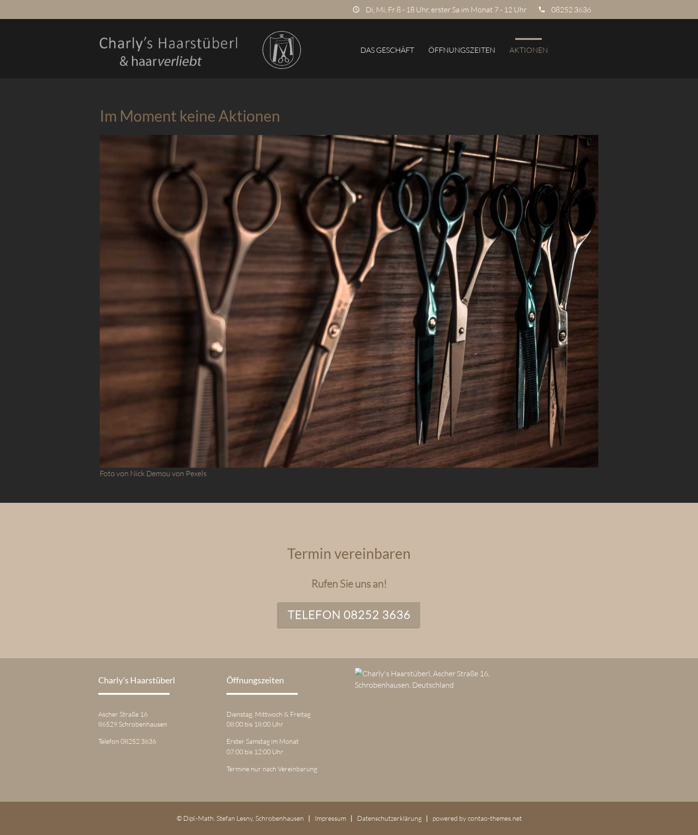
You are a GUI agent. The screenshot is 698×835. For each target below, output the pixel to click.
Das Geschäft (387, 50)
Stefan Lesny (235, 818)
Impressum (330, 818)
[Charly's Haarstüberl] (200, 50)
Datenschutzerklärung (389, 818)
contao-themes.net (495, 818)
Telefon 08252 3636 (349, 614)
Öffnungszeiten (461, 50)
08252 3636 (571, 9)
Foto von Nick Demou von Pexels (153, 473)
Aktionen (528, 50)
